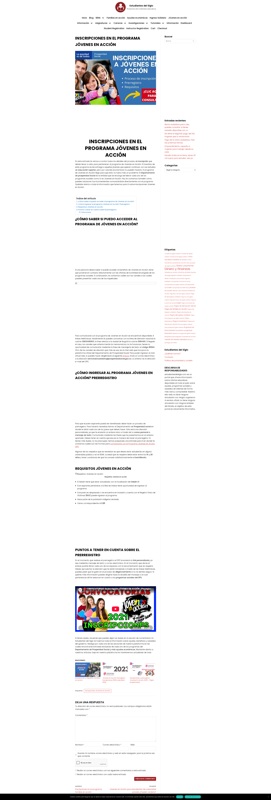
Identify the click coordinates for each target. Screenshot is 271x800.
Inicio (84, 17)
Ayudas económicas (137, 17)
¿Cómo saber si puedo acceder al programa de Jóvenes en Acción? (106, 201)
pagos (179, 303)
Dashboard (186, 23)
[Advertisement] (115, 122)
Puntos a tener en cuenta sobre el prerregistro (97, 210)
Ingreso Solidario (158, 17)
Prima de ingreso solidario (185, 324)
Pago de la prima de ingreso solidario (180, 300)
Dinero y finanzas (177, 269)
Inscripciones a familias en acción (180, 281)
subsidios (183, 339)
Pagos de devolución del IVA (185, 306)
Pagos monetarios (180, 321)
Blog (91, 17)
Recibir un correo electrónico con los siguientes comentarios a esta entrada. (111, 770)
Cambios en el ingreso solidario (178, 257)
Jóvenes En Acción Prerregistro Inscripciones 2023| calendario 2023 (114, 680)
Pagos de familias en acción (176, 309)
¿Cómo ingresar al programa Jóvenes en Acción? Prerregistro (104, 204)
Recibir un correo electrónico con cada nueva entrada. (101, 774)
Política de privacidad (193, 797)
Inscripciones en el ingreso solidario (175, 284)
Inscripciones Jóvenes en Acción (97, 691)
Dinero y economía (185, 265)
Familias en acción (116, 17)
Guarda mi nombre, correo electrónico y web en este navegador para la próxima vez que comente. (116, 754)
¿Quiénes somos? (172, 353)
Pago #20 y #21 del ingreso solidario (180, 294)
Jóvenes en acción (177, 17)
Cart (153, 28)
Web (133, 744)
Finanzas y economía (177, 278)
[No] (268, 797)
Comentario (81, 715)
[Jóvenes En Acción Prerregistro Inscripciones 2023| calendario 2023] (115, 670)
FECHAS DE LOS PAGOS (184, 272)
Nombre (79, 744)
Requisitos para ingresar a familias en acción (180, 336)
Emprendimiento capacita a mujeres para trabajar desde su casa (179, 149)
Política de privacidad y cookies (178, 360)
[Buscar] (193, 41)
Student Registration (114, 28)
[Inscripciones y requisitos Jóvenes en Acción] (87, 670)
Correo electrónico (112, 744)
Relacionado (86, 212)
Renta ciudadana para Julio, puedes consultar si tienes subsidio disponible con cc (177, 127)
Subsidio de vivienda (172, 340)
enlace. (126, 356)
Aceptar (179, 797)
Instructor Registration (137, 28)
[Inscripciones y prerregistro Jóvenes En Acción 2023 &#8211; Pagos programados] (142, 670)
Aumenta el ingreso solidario (173, 253)
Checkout (162, 28)
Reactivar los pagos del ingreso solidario (184, 333)
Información (173, 23)
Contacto (169, 357)
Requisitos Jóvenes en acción (90, 207)
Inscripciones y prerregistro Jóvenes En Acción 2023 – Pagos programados (142, 680)
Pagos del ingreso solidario (180, 315)
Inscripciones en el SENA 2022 (180, 287)
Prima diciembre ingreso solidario (174, 327)
